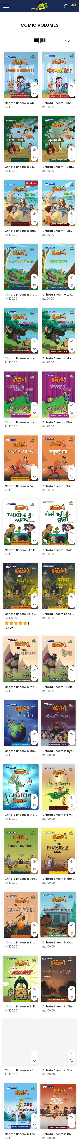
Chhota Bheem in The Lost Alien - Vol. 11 (32, 751)
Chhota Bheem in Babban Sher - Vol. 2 (31, 167)
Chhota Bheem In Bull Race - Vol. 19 (29, 1006)
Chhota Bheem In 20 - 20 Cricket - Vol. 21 (33, 1070)
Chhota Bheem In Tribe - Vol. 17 (27, 942)
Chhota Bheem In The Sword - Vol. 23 (31, 1134)
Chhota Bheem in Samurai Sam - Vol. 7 (32, 486)
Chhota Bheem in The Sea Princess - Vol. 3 (34, 231)
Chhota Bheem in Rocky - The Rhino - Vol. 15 (35, 879)
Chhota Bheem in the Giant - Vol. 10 (29, 687)
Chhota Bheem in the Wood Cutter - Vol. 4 (34, 295)
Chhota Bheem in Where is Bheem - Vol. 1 (33, 103)
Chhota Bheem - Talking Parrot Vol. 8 (31, 550)
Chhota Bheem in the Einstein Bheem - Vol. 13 (36, 815)
